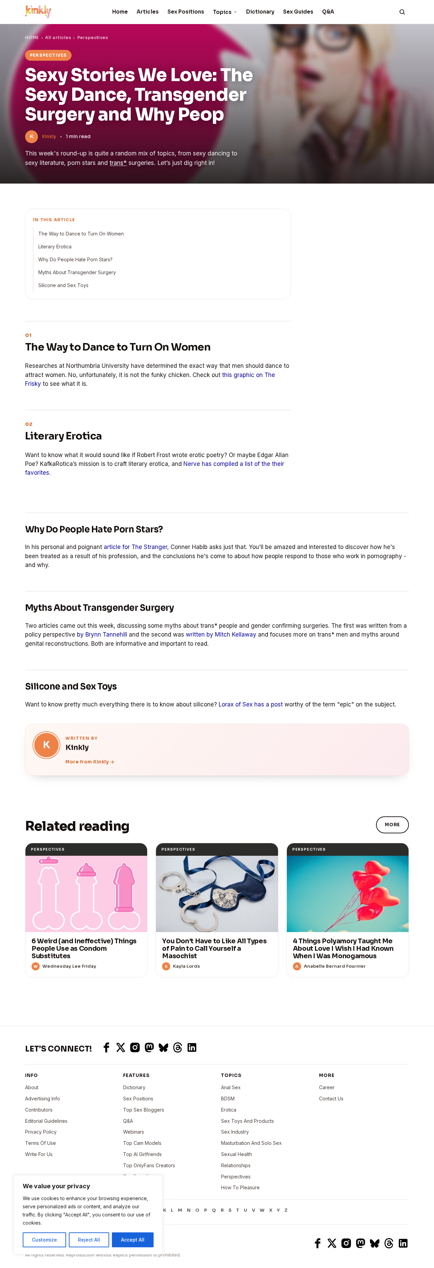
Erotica (228, 1110)
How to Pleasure (240, 1187)
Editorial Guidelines (46, 1121)
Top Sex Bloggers (143, 1110)
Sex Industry (235, 1132)
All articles (58, 37)
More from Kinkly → (89, 762)
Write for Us (39, 1154)
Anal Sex (231, 1087)
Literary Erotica (55, 246)
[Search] (402, 12)
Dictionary (260, 11)
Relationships (236, 1165)
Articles (148, 11)
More (392, 825)
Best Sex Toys (139, 1187)
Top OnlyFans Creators (149, 1165)
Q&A (328, 11)
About (31, 1087)
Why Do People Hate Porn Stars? (75, 259)
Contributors (39, 1110)
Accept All (132, 1240)
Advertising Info (42, 1098)
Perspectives (92, 37)
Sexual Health (236, 1154)
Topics (222, 12)
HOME (32, 37)
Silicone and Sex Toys (63, 285)
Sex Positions (185, 11)
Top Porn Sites (139, 1176)
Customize (44, 1240)
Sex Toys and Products (247, 1121)
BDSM (228, 1098)
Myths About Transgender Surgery (77, 272)
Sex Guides (298, 11)
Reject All (89, 1240)
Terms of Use (40, 1143)
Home (120, 11)
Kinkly (49, 136)
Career (327, 1087)
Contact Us (331, 1098)
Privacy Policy (41, 1132)
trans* (118, 162)
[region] (88, 1214)
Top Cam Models (142, 1143)
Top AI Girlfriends (142, 1154)
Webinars (133, 1132)
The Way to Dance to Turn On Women (81, 233)
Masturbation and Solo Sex (251, 1143)
